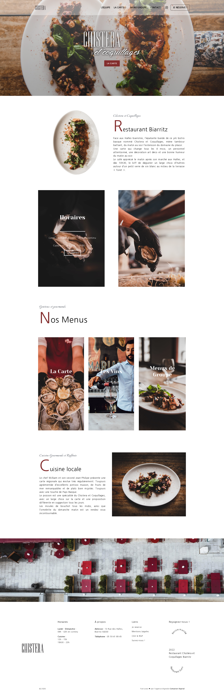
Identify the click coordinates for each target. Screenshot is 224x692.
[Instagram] (166, 7)
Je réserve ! (180, 7)
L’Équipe (105, 7)
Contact (155, 7)
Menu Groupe (138, 7)
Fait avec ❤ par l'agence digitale (162, 689)
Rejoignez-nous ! (179, 622)
